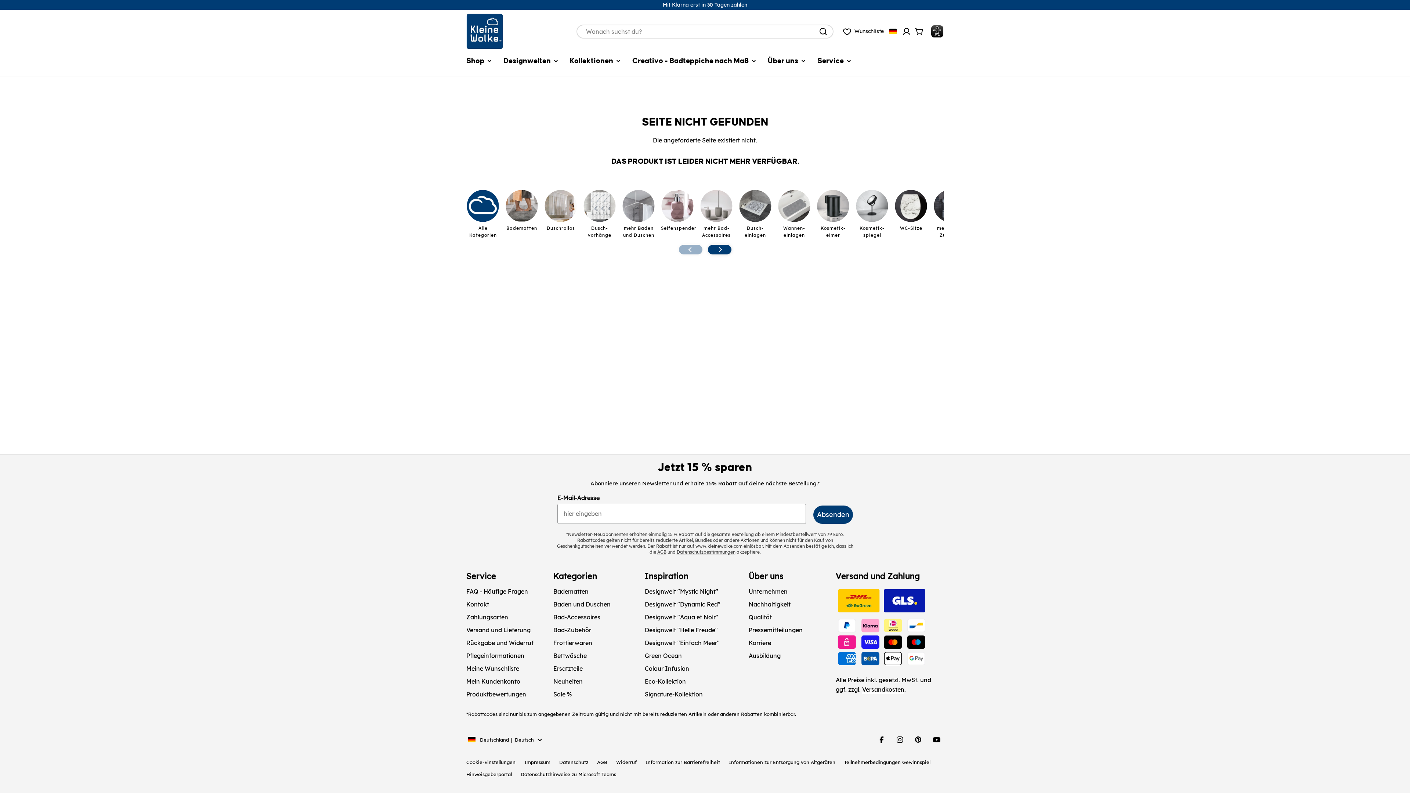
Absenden (833, 514)
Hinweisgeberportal (489, 774)
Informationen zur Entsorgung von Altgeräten (782, 762)
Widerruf (626, 762)
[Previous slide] (690, 249)
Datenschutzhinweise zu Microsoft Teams (568, 774)
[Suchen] (823, 31)
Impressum (537, 762)
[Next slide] (719, 249)
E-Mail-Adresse (578, 497)
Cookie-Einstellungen (491, 762)
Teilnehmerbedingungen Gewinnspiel (887, 762)
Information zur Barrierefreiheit (683, 762)
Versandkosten (883, 689)
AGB (602, 762)
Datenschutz (573, 762)
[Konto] (906, 31)
